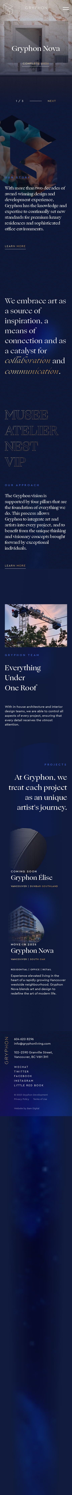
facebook (23, 1076)
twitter (21, 1071)
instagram (24, 1080)
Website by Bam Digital (26, 1108)
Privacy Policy (21, 1099)
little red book (29, 1085)
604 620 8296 (24, 1039)
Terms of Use (40, 1099)
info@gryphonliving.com (32, 1043)
